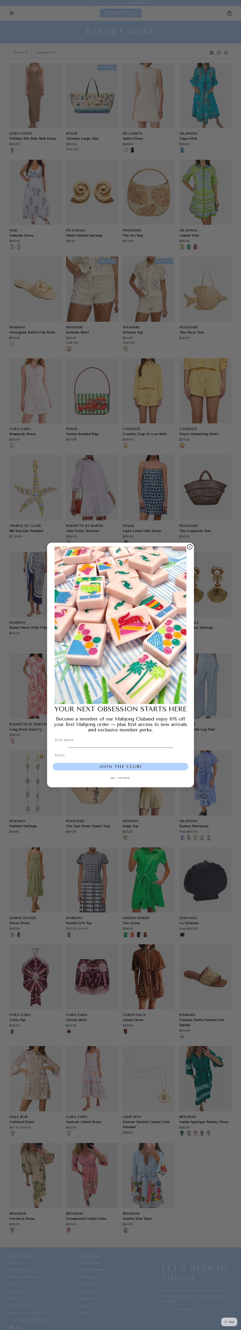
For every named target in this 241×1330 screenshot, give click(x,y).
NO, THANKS (120, 778)
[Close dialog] (190, 547)
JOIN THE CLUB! (121, 766)
